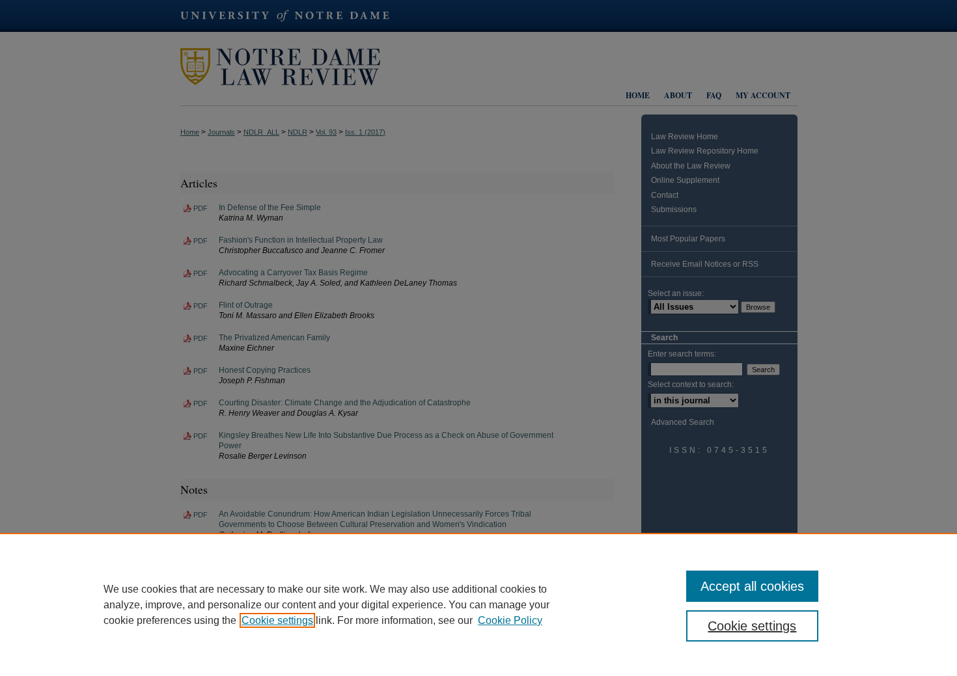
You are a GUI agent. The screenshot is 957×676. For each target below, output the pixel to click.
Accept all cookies (752, 586)
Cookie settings (277, 620)
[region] (478, 604)
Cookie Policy (510, 620)
